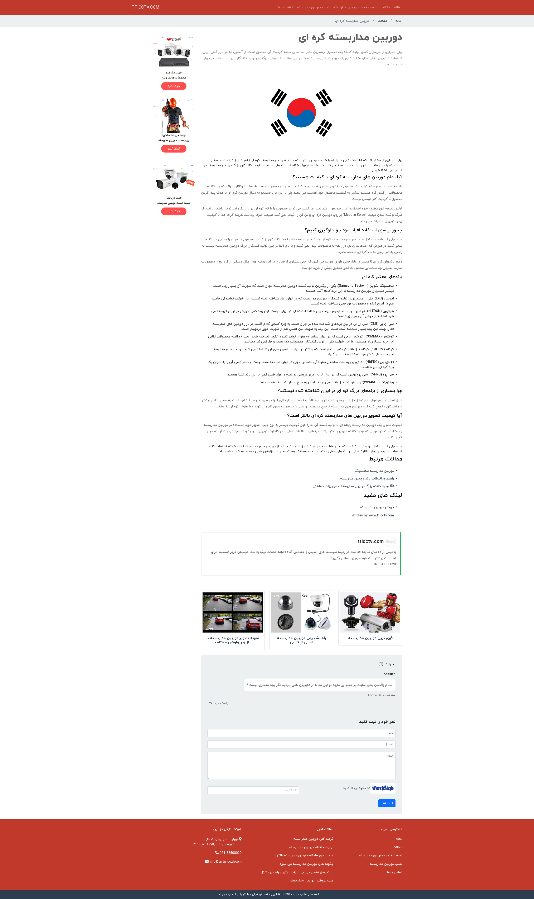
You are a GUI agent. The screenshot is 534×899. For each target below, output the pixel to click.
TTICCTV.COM (145, 7)
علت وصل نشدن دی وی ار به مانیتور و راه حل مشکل (297, 872)
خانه (397, 7)
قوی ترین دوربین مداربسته (370, 638)
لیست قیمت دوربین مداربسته (355, 7)
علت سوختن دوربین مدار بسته (311, 880)
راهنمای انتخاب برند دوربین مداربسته (367, 478)
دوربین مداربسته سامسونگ (374, 471)
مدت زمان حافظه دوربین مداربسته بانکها (304, 855)
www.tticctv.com (381, 515)
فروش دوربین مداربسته (377, 507)
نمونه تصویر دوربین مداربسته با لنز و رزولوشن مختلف (232, 640)
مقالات (385, 7)
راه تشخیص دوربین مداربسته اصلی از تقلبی (301, 640)
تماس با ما (285, 7)
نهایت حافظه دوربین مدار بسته (311, 847)
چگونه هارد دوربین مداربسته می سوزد (306, 864)
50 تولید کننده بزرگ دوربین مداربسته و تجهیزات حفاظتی (353, 486)
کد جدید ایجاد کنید (356, 788)
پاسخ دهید (220, 703)
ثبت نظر (387, 803)
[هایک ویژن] (164, 63)
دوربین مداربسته (307, 160)
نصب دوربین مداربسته (313, 7)
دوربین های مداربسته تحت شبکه (252, 446)
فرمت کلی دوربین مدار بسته (313, 839)
